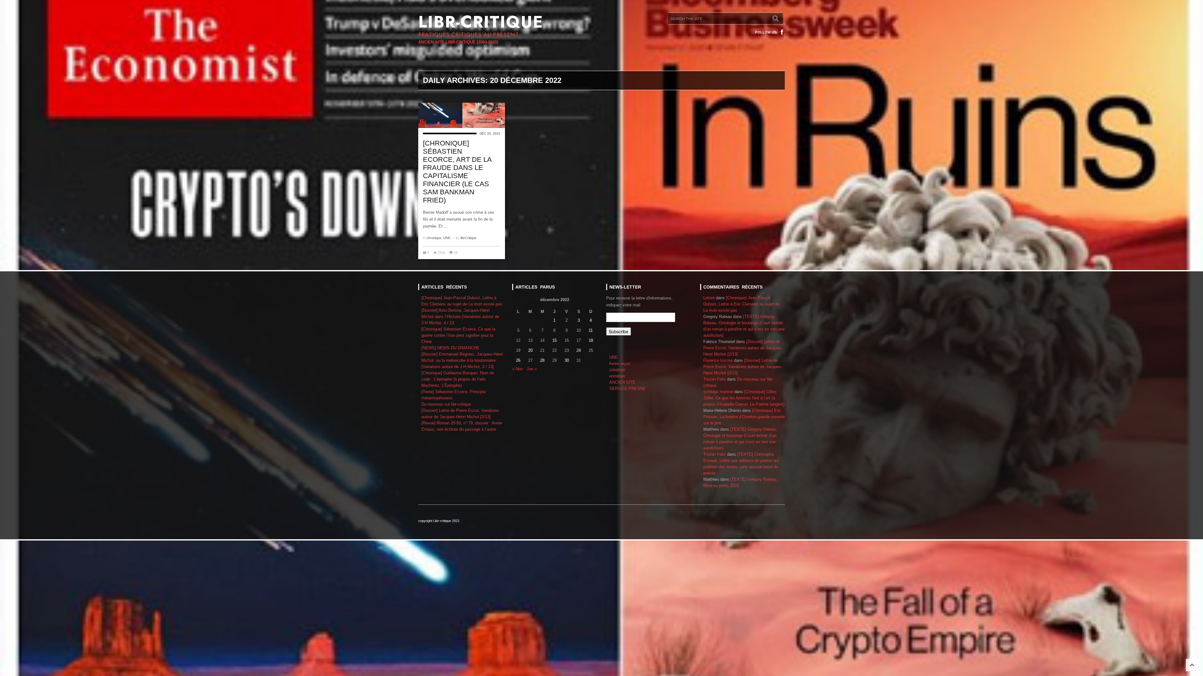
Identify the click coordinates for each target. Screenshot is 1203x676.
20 (530, 350)
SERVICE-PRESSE (627, 388)
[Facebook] (782, 32)
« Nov (517, 368)
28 (542, 360)
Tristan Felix (714, 379)
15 (554, 340)
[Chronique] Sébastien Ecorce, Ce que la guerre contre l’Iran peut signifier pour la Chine (458, 335)
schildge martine (718, 391)
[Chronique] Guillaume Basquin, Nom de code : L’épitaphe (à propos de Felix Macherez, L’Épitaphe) (457, 379)
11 (591, 330)
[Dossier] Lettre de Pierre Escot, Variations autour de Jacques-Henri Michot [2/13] (742, 347)
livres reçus (619, 363)
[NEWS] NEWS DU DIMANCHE (450, 348)
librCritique (469, 238)
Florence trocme (718, 360)
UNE (446, 238)
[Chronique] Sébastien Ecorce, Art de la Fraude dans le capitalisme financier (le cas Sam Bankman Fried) (457, 171)
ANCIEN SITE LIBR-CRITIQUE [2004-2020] (458, 42)
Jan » (532, 368)
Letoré (709, 297)
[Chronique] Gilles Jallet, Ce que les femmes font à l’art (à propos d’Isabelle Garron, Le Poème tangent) (743, 398)
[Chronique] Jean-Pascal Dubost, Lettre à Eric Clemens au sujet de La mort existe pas (741, 304)
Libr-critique (480, 22)
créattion (617, 369)
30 (567, 360)
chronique (433, 238)
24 (578, 350)
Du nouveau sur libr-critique (446, 404)
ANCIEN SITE (622, 382)
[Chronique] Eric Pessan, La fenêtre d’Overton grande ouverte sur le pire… (744, 416)
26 (518, 360)
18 (591, 340)
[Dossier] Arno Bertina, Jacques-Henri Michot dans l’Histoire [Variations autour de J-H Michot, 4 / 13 (460, 316)
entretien (617, 376)
